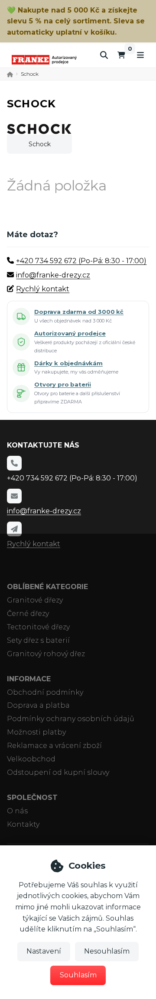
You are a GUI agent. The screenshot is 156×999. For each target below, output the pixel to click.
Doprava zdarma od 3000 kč (79, 311)
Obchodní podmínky (45, 692)
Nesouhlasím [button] (107, 951)
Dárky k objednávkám (68, 363)
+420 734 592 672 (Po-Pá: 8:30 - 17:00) (81, 261)
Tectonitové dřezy (38, 627)
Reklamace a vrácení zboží (54, 745)
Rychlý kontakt (42, 289)
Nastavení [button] (43, 951)
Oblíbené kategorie (47, 587)
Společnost (32, 797)
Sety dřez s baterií (38, 640)
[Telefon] (14, 463)
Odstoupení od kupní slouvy (58, 772)
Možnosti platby (36, 732)
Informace (29, 679)
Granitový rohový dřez (46, 654)
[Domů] (44, 59)
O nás (17, 811)
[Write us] (14, 529)
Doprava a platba (38, 705)
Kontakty (23, 824)
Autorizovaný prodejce (70, 333)
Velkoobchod (31, 759)
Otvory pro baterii (62, 384)
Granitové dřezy (35, 600)
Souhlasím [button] (78, 975)
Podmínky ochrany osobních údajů (70, 719)
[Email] (14, 496)
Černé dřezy (28, 613)
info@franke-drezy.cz (53, 275)
